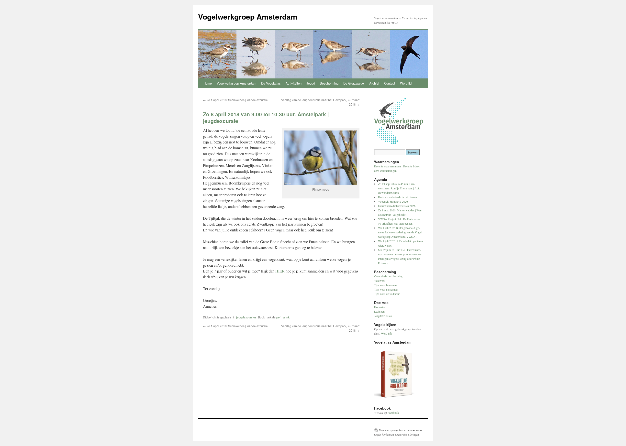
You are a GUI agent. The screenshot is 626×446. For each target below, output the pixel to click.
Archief (374, 83)
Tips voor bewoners (385, 285)
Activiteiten (294, 83)
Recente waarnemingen (387, 166)
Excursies (379, 307)
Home (207, 83)
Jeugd (310, 83)
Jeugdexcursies (383, 316)
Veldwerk (379, 281)
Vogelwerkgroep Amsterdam (247, 16)
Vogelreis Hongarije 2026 (393, 201)
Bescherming (329, 83)
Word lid (406, 83)
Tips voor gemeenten (386, 289)
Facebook (393, 412)
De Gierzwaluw (353, 83)
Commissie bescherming (388, 276)
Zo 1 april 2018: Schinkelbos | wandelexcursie (235, 100)
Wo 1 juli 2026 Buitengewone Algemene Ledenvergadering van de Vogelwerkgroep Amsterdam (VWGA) (400, 232)
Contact (389, 83)
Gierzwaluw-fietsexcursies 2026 (396, 206)
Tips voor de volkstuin (387, 294)
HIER (280, 270)
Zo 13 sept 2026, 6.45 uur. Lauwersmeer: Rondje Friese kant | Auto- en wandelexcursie (399, 188)
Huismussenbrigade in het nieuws (397, 197)
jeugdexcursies (246, 317)
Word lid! (386, 333)
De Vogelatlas (271, 83)
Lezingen (379, 311)
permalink (283, 317)
